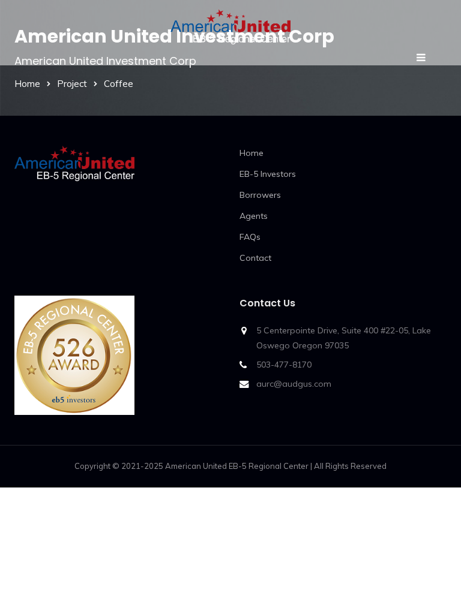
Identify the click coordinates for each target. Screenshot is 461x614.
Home (27, 83)
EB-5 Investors (268, 173)
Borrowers (260, 194)
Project (72, 83)
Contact (255, 257)
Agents (254, 215)
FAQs (250, 236)
